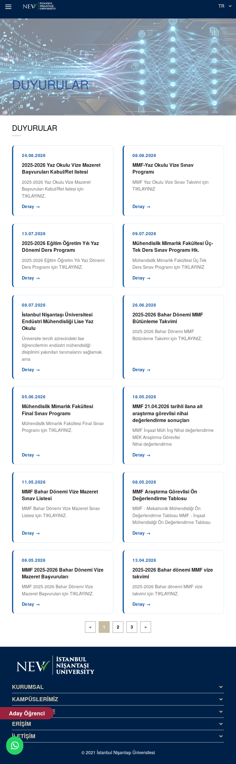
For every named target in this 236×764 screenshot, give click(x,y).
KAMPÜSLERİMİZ (35, 699)
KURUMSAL (28, 687)
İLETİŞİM (23, 736)
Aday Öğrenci (27, 713)
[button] (9, 6)
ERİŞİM (21, 723)
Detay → (31, 206)
